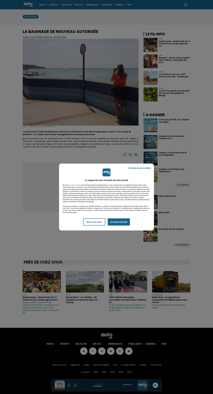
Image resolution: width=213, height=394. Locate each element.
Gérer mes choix (94, 221)
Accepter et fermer (118, 221)
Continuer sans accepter (139, 167)
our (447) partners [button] (74, 185)
